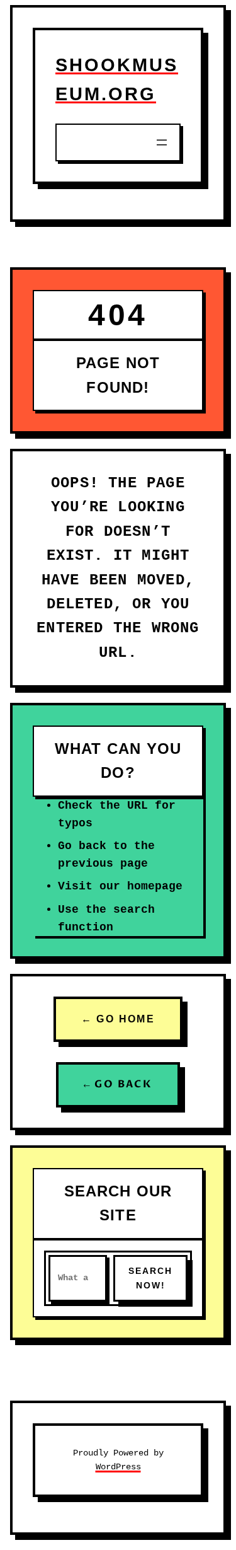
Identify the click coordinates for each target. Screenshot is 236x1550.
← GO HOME (118, 1019)
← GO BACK (118, 1084)
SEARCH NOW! (150, 1278)
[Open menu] (161, 142)
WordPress (118, 1467)
